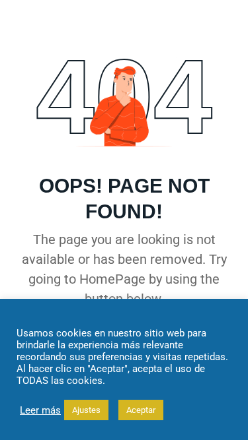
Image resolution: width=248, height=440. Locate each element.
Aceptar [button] (140, 410)
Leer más (40, 410)
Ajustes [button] (86, 410)
